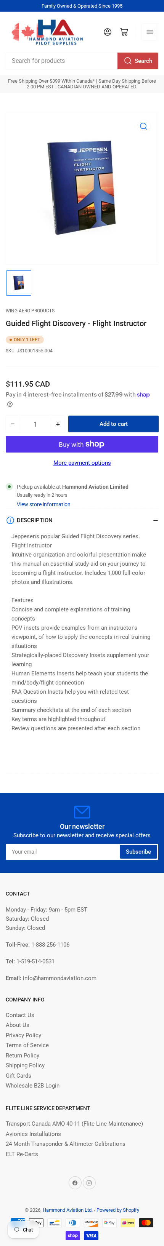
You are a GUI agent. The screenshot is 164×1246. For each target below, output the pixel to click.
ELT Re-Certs (22, 1154)
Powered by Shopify (117, 1210)
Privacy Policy (23, 1035)
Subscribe (138, 851)
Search (143, 61)
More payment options (82, 462)
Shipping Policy (25, 1065)
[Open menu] (149, 32)
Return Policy (22, 1055)
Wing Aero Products (30, 310)
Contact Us (20, 1015)
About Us (17, 1025)
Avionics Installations (33, 1134)
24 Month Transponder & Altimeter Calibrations (65, 1143)
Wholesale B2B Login (32, 1085)
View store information (44, 504)
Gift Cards (18, 1075)
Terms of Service (27, 1045)
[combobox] (82, 61)
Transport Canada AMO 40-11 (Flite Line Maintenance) (74, 1123)
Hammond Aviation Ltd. (68, 1210)
